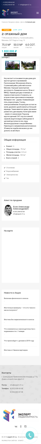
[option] (20, 57)
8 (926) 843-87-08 (8, 5)
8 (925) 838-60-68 (8, 2)
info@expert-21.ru (25, 5)
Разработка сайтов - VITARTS (12, 440)
